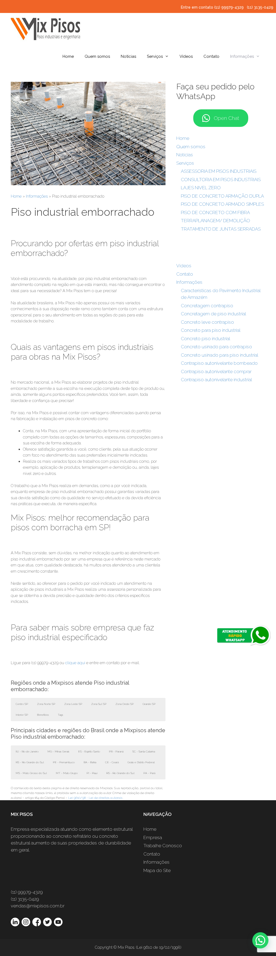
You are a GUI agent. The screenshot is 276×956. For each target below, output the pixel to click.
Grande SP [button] (149, 703)
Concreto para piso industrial (210, 330)
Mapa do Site (157, 870)
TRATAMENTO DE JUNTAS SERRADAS (221, 229)
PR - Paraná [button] (116, 751)
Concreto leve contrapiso (207, 322)
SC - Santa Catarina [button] (143, 751)
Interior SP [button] (22, 714)
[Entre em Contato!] (88, 183)
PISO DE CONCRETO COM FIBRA (215, 212)
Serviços (155, 56)
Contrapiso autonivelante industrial (216, 379)
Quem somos (97, 56)
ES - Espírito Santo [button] (89, 751)
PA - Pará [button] (149, 773)
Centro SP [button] (22, 703)
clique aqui (75, 662)
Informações (242, 56)
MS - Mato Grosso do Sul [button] (31, 773)
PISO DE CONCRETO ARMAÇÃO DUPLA (222, 196)
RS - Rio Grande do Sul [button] (30, 762)
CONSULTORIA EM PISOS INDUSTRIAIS (221, 179)
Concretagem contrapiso (207, 305)
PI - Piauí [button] (92, 773)
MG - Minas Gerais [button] (58, 751)
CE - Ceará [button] (112, 762)
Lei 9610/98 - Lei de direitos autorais (95, 798)
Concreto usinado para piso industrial (219, 355)
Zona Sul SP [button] (98, 703)
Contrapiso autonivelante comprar (216, 371)
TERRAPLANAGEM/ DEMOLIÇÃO (215, 220)
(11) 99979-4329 (229, 7)
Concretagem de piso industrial (213, 313)
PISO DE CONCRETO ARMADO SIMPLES (222, 204)
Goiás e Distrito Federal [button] (141, 762)
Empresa (152, 837)
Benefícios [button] (43, 714)
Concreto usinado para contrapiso (216, 346)
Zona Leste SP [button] (73, 703)
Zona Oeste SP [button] (124, 703)
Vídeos (186, 56)
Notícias (128, 56)
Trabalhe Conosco (162, 845)
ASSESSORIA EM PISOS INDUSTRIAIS (218, 171)
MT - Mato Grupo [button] (67, 773)
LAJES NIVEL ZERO (201, 187)
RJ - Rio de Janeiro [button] (27, 751)
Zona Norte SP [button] (46, 703)
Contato (211, 56)
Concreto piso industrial (205, 338)
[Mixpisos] (46, 28)
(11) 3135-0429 (260, 7)
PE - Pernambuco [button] (64, 762)
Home (68, 56)
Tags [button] (60, 714)
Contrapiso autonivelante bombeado (219, 363)
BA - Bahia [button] (90, 762)
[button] (260, 940)
